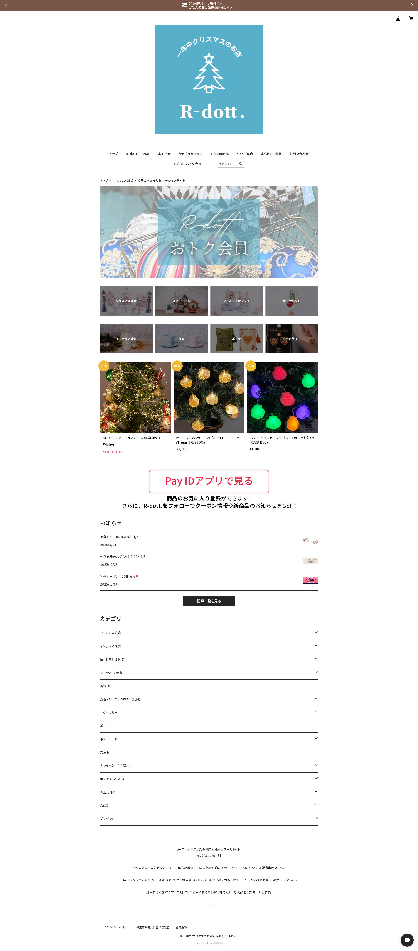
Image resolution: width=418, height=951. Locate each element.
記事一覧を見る (209, 601)
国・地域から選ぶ (112, 659)
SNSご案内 (245, 154)
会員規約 (181, 927)
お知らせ (164, 154)
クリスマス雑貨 (123, 181)
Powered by (204, 943)
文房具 (105, 752)
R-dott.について (138, 154)
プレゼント (107, 819)
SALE (104, 806)
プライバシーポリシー (116, 927)
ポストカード (109, 739)
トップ (113, 154)
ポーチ (104, 726)
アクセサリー (109, 713)
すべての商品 (220, 154)
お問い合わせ (299, 154)
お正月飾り (108, 792)
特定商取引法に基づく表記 (152, 927)
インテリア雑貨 (110, 646)
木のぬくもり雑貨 (112, 779)
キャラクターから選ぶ (115, 766)
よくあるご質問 (271, 154)
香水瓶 (105, 686)
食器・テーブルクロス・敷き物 (120, 699)
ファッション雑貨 (111, 673)
